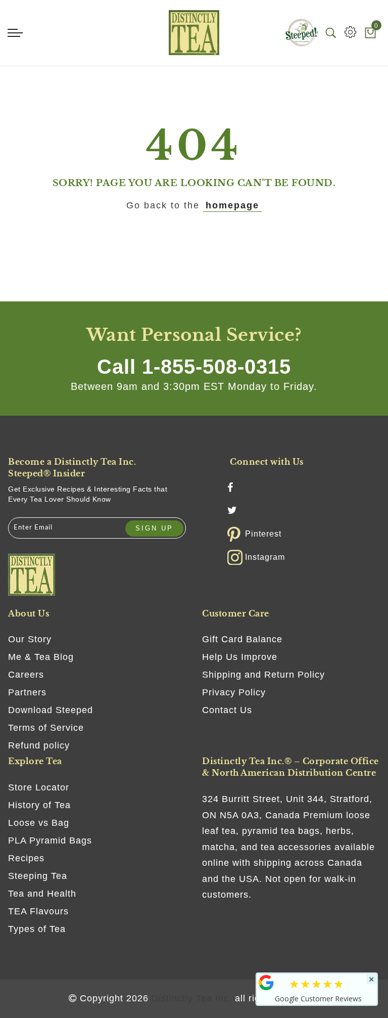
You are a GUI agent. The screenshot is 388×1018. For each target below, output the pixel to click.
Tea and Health (42, 894)
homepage (232, 205)
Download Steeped (50, 710)
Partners (27, 692)
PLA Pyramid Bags (50, 840)
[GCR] (266, 982)
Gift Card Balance (242, 639)
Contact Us (227, 710)
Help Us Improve (239, 657)
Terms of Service (46, 728)
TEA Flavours (38, 911)
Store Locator (38, 787)
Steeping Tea (37, 876)
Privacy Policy (234, 692)
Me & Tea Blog (41, 657)
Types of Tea (37, 929)
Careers (26, 675)
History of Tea (39, 805)
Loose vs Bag (38, 823)
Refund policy (39, 745)
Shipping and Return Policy (263, 675)
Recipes (26, 858)
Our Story (30, 639)
